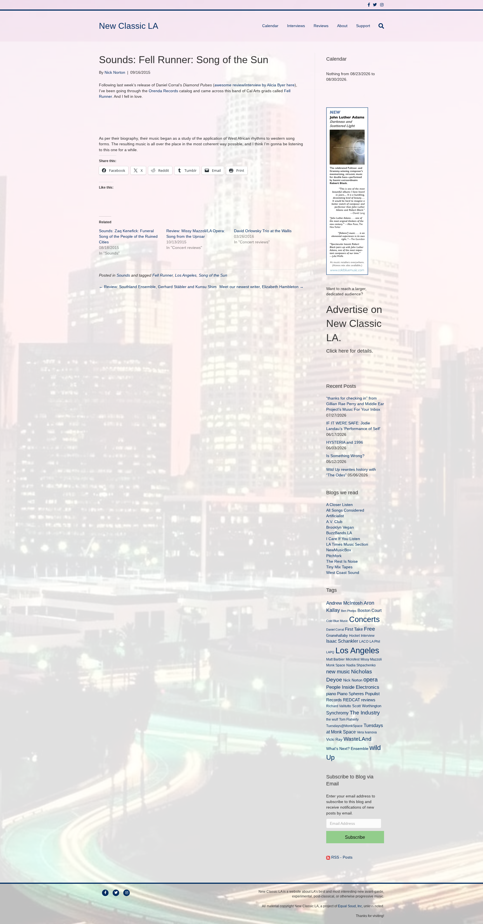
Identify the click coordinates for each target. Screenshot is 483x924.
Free (369, 629)
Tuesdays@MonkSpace (344, 726)
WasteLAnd (357, 739)
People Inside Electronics (352, 687)
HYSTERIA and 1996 (344, 442)
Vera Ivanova (367, 732)
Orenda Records (163, 91)
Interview (368, 636)
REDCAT (351, 699)
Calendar (270, 25)
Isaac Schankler (342, 641)
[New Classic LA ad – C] (347, 190)
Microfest (352, 659)
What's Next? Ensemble (347, 748)
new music (338, 671)
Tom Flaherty (349, 719)
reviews (368, 700)
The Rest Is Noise (342, 561)
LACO (363, 641)
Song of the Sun (213, 275)
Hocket (354, 635)
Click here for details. (349, 351)
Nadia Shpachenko (361, 665)
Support (363, 25)
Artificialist (335, 516)
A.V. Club (334, 521)
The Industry (365, 713)
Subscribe (355, 837)
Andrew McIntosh (344, 603)
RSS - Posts (341, 857)
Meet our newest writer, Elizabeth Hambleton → (261, 286)
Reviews (321, 25)
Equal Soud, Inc (350, 906)
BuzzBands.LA (339, 533)
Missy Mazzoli (371, 659)
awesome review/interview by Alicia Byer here (254, 85)
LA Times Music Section (347, 544)
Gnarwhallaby (337, 635)
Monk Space (335, 665)
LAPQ (330, 652)
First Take (354, 629)
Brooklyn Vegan (340, 527)
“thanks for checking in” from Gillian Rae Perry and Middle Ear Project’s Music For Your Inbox (355, 404)
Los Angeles (185, 275)
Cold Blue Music (337, 621)
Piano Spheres (350, 694)
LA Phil (375, 641)
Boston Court (369, 610)
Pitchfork (334, 556)
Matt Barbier (335, 659)
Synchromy (337, 713)
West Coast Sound (342, 572)
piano (331, 693)
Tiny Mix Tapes (339, 567)
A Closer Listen (339, 504)
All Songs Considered (345, 510)
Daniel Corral (335, 629)
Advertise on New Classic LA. (354, 323)
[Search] (379, 26)
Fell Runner (162, 275)
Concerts (364, 619)
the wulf (332, 719)
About (342, 25)
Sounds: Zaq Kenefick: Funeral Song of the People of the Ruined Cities (128, 236)
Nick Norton (352, 680)
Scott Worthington (366, 706)
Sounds (123, 275)
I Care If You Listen (343, 538)
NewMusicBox (338, 550)
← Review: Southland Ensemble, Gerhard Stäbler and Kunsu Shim (158, 286)
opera (370, 679)
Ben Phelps (348, 610)
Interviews (296, 25)
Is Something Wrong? (345, 455)
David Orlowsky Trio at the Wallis (263, 231)
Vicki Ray (334, 739)
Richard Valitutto (338, 706)
